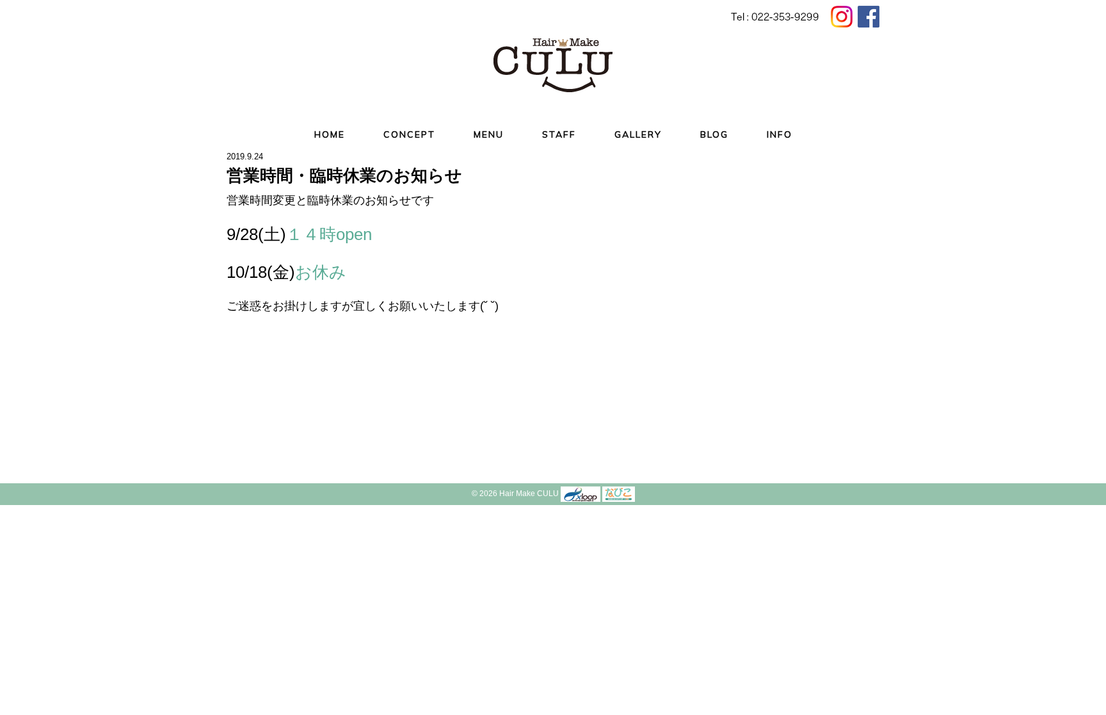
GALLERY (638, 134)
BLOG (714, 134)
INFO (779, 134)
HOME (329, 134)
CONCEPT (409, 134)
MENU (489, 134)
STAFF (559, 134)
